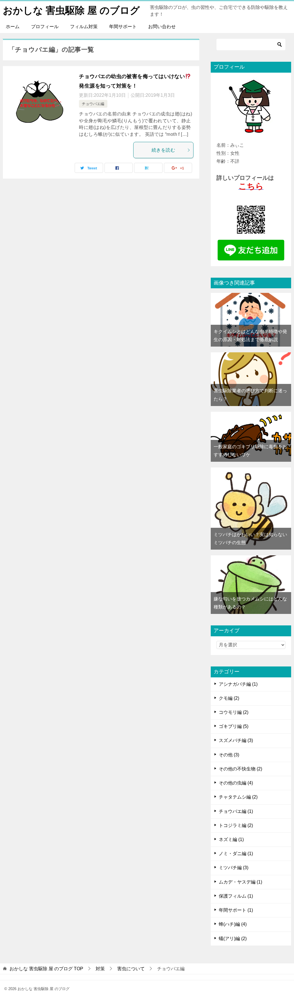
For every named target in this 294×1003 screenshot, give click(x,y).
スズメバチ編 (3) (236, 740)
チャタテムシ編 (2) (238, 797)
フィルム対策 (84, 26)
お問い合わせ (162, 26)
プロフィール (45, 26)
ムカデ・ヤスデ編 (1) (240, 882)
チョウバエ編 (93, 104)
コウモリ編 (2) (233, 712)
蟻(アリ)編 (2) (233, 938)
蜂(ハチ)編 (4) (233, 924)
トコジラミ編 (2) (236, 825)
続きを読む (163, 150)
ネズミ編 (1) (231, 839)
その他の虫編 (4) (236, 782)
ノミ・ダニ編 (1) (236, 853)
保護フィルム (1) (236, 896)
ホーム (13, 26)
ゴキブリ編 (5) (233, 726)
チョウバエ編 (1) (236, 811)
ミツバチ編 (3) (233, 867)
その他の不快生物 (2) (240, 768)
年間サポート (123, 26)
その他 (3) (229, 754)
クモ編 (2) (229, 698)
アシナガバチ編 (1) (238, 684)
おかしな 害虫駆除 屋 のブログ (71, 10)
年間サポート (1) (236, 910)
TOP (46, 968)
